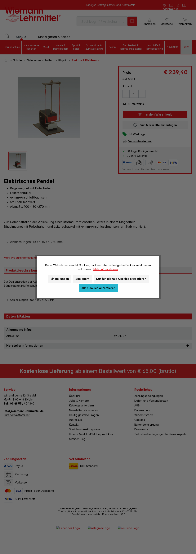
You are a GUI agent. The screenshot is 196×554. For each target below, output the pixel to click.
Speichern (82, 278)
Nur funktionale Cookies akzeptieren (121, 278)
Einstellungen (60, 278)
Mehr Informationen (105, 269)
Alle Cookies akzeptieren (98, 288)
